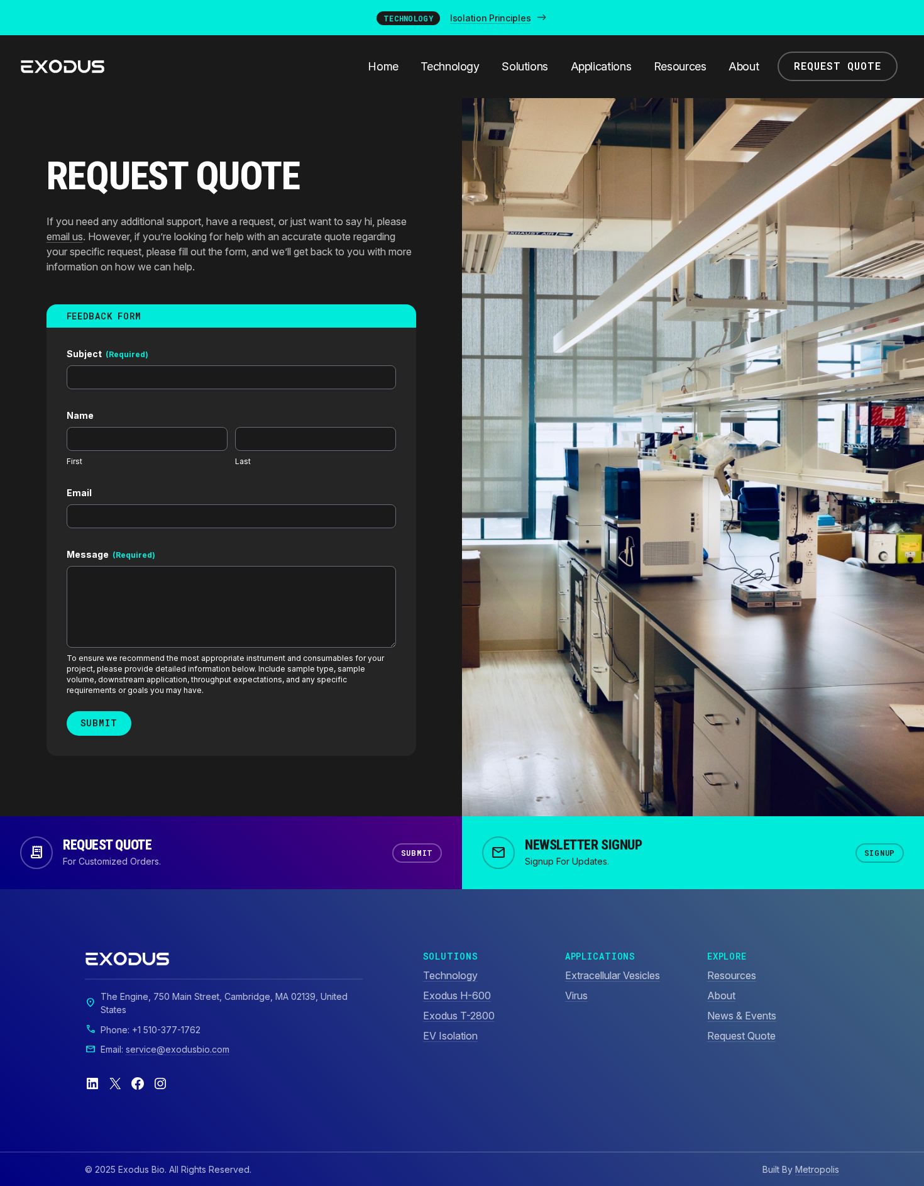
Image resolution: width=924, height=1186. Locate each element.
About (721, 995)
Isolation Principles (490, 18)
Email (79, 492)
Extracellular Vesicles (612, 975)
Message (111, 554)
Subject (107, 353)
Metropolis (817, 1169)
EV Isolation (450, 1035)
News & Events (741, 1015)
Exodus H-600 (457, 995)
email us (65, 236)
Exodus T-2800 (459, 1015)
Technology (450, 975)
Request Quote (741, 1035)
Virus (576, 995)
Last (243, 461)
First (74, 461)
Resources (731, 975)
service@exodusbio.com (177, 1049)
